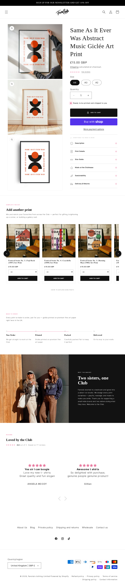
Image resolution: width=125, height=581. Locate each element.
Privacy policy (93, 576)
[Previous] (7, 254)
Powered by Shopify (60, 576)
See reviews (86, 72)
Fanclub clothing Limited (39, 576)
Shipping (74, 67)
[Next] (118, 254)
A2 (96, 82)
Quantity (74, 89)
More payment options (94, 129)
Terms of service (110, 576)
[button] (6, 12)
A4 (74, 82)
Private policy (45, 527)
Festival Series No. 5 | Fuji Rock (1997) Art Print (21, 262)
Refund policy (78, 576)
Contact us (102, 527)
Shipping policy (89, 579)
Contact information (108, 579)
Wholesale (87, 527)
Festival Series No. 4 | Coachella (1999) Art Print (57, 262)
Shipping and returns (67, 527)
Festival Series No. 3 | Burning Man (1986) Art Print (92, 262)
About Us (22, 527)
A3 (86, 82)
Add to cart (23, 278)
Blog (32, 527)
